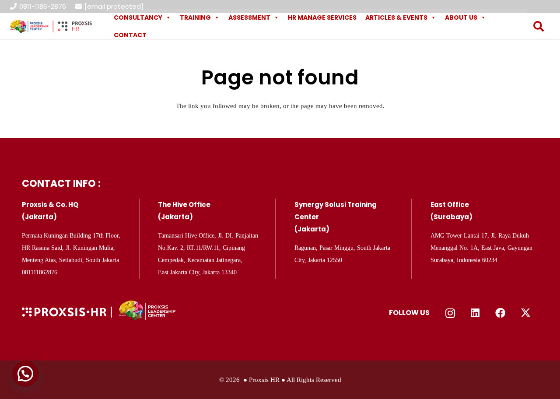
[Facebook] (500, 313)
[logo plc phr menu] (51, 26)
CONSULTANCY (138, 17)
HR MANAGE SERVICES (322, 17)
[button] (538, 26)
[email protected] (114, 6)
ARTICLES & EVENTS (396, 17)
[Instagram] (450, 313)
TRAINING (195, 17)
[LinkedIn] (475, 313)
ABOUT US (461, 17)
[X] (526, 313)
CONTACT (130, 35)
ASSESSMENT (249, 17)
